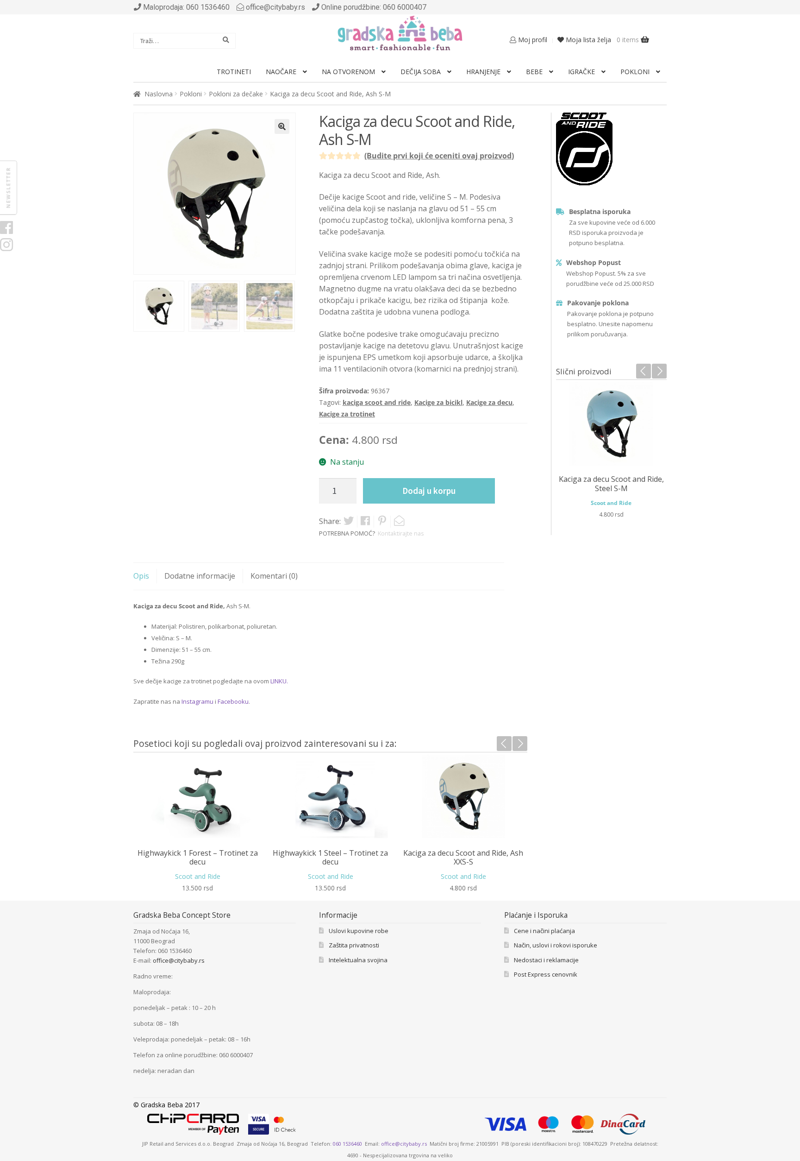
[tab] (148, 573)
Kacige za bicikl (438, 402)
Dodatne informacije (199, 576)
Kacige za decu (489, 402)
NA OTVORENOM (348, 71)
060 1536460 (347, 1143)
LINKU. (279, 681)
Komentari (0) (274, 576)
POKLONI (635, 71)
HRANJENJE (483, 71)
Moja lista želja (587, 39)
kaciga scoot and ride (377, 402)
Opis (141, 576)
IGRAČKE (581, 71)
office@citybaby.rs (275, 7)
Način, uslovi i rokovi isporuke (555, 945)
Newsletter (8, 187)
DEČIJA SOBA (420, 71)
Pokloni (191, 93)
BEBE (534, 71)
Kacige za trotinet (347, 414)
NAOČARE (281, 71)
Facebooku (233, 701)
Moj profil (531, 39)
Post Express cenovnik (545, 974)
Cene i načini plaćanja (544, 931)
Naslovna (158, 93)
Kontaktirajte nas (401, 533)
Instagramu (197, 701)
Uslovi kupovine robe (358, 931)
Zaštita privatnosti (354, 945)
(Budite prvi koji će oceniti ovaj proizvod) (439, 156)
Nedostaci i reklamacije (546, 960)
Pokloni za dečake (236, 93)
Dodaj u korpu (429, 490)
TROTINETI (234, 71)
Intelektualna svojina (358, 960)
